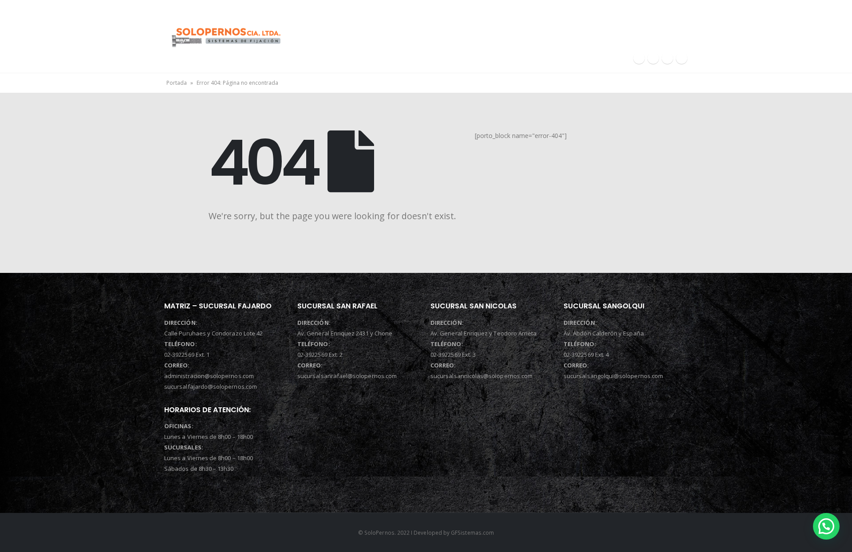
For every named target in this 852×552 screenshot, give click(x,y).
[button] (826, 526)
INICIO (367, 30)
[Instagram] (653, 58)
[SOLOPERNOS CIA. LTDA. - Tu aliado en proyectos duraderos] (226, 36)
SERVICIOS (517, 30)
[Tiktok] (681, 58)
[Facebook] (639, 58)
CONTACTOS (664, 30)
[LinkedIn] (667, 58)
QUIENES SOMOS (440, 30)
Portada (176, 83)
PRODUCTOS (589, 30)
